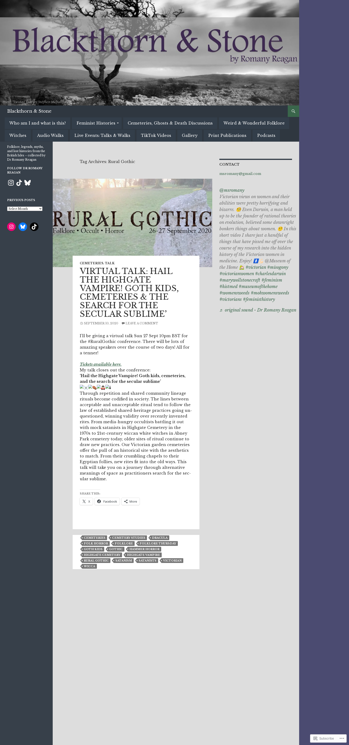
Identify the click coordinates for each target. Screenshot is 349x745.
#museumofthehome (258, 286)
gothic (116, 549)
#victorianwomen (236, 273)
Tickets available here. (101, 364)
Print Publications (227, 135)
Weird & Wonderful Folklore (254, 123)
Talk (109, 263)
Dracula (160, 537)
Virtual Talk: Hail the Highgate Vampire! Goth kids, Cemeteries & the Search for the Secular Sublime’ (129, 292)
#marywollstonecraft (239, 280)
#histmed (228, 286)
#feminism (271, 280)
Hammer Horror (144, 549)
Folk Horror (96, 543)
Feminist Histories (95, 123)
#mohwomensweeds (270, 293)
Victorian (172, 560)
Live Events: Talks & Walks (102, 135)
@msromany (231, 190)
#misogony (277, 267)
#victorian (255, 267)
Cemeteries (91, 263)
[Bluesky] (27, 183)
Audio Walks (50, 135)
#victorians (230, 299)
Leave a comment (142, 323)
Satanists (147, 560)
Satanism (123, 560)
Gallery (190, 135)
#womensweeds (234, 293)
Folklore (124, 543)
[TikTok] (19, 183)
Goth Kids (93, 549)
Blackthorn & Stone (29, 111)
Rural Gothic (96, 560)
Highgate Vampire (143, 555)
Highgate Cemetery (102, 555)
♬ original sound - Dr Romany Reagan (257, 310)
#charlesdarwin (270, 273)
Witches (17, 135)
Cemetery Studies (128, 537)
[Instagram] (11, 183)
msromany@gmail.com (240, 174)
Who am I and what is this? (37, 123)
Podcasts (266, 135)
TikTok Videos (156, 135)
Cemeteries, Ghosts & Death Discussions (170, 123)
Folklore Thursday (158, 543)
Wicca (89, 566)
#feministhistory (259, 299)
